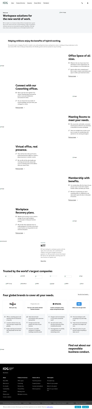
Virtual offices (21, 388)
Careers (5, 391)
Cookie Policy (26, 403)
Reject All (77, 407)
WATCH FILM (43, 261)
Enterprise (29, 3)
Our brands (5, 386)
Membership (21, 386)
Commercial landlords (37, 386)
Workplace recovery (22, 394)
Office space (21, 380)
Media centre (6, 394)
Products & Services (20, 3)
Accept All (85, 407)
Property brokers (36, 383)
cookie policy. (49, 407)
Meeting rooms (21, 391)
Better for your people (52, 383)
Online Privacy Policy (35, 403)
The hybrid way (50, 380)
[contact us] (82, 3)
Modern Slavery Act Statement (59, 403)
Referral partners (36, 388)
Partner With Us (37, 3)
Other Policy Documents (81, 403)
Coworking (20, 383)
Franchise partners (36, 380)
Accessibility (71, 403)
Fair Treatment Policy (46, 403)
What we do (6, 383)
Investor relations (7, 397)
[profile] (87, 3)
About (12, 3)
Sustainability (6, 388)
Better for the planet (52, 386)
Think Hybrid (46, 3)
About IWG (5, 380)
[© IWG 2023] (9, 368)
